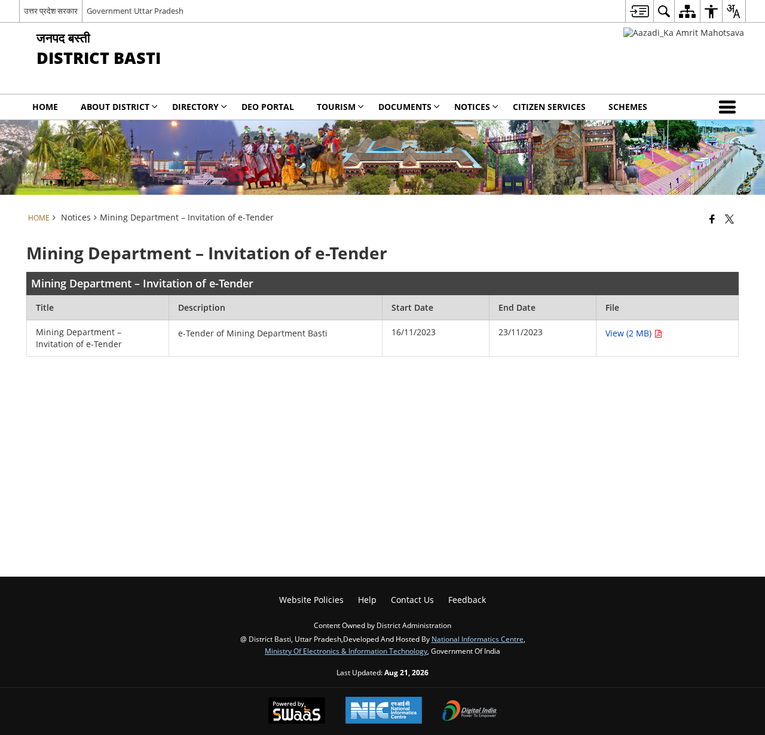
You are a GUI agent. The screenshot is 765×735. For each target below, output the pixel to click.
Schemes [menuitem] (627, 106)
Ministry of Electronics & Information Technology (346, 651)
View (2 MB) (629, 333)
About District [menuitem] (115, 106)
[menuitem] (639, 11)
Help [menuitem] (367, 599)
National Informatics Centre (478, 639)
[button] (729, 107)
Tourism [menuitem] (336, 106)
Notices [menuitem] (472, 106)
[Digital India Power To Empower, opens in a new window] (469, 711)
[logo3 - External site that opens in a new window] (683, 32)
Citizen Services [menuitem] (549, 106)
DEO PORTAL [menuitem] (267, 106)
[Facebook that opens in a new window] (712, 218)
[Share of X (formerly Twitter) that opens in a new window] (729, 218)
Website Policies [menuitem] (311, 599)
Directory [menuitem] (195, 106)
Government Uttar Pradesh (135, 10)
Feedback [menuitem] (467, 599)
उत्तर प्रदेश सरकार (51, 10)
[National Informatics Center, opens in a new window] (383, 711)
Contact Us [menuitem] (412, 599)
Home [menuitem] (45, 106)
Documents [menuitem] (405, 106)
